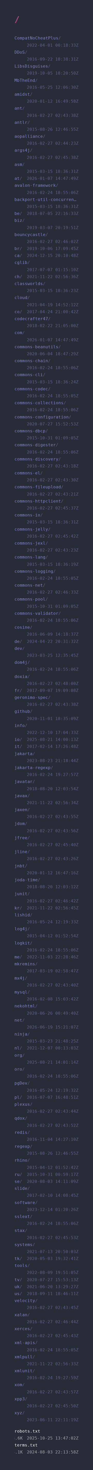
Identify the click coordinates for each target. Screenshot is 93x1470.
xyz (46, 1416)
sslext (46, 1220)
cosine (46, 631)
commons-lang (46, 561)
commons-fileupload (46, 490)
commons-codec (46, 392)
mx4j (46, 982)
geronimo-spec (46, 701)
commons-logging (46, 575)
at (46, 178)
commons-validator (46, 617)
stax (46, 1234)
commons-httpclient (46, 505)
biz (46, 224)
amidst (46, 98)
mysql (46, 995)
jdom (46, 827)
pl (46, 1097)
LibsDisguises (46, 70)
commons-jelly (46, 533)
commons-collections (46, 406)
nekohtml (46, 1009)
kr (46, 908)
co (46, 311)
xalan (46, 1318)
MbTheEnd (46, 84)
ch (46, 276)
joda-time (46, 883)
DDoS (46, 56)
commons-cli (46, 378)
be (46, 213)
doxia (46, 680)
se (46, 1181)
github (46, 715)
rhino (46, 1164)
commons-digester (46, 448)
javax (46, 799)
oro (46, 1073)
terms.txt (46, 1449)
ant (46, 112)
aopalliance (46, 140)
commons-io (46, 518)
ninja (46, 1038)
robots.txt (46, 1435)
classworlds (46, 287)
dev (46, 652)
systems (46, 1248)
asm (46, 168)
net (46, 1024)
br (46, 248)
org (46, 1059)
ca (46, 255)
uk (46, 1286)
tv (46, 1279)
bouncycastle (46, 238)
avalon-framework (46, 189)
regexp (46, 1150)
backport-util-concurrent (46, 203)
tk (46, 1258)
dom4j (46, 666)
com (46, 336)
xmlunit (46, 1374)
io (46, 739)
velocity (46, 1304)
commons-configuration (46, 420)
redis (46, 1136)
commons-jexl (46, 547)
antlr (46, 126)
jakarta (46, 757)
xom (46, 1388)
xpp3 (46, 1402)
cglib (46, 266)
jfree (46, 841)
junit (46, 897)
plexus (46, 1108)
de (46, 641)
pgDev (46, 1087)
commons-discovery (46, 463)
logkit (46, 946)
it (46, 746)
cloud (46, 301)
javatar (46, 785)
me (46, 957)
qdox (46, 1122)
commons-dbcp (46, 434)
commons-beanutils (46, 350)
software (46, 1206)
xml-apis (46, 1346)
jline (46, 855)
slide (46, 1192)
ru (46, 1174)
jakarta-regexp (46, 771)
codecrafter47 (46, 322)
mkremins (46, 967)
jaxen (46, 813)
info (46, 729)
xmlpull (46, 1360)
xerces (46, 1332)
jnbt (46, 869)
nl (46, 1048)
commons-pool (46, 603)
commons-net (46, 589)
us (46, 1293)
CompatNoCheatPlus (46, 41)
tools (46, 1269)
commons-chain (46, 364)
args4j (46, 154)
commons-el (46, 476)
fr (46, 690)
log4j (46, 932)
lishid (46, 918)
